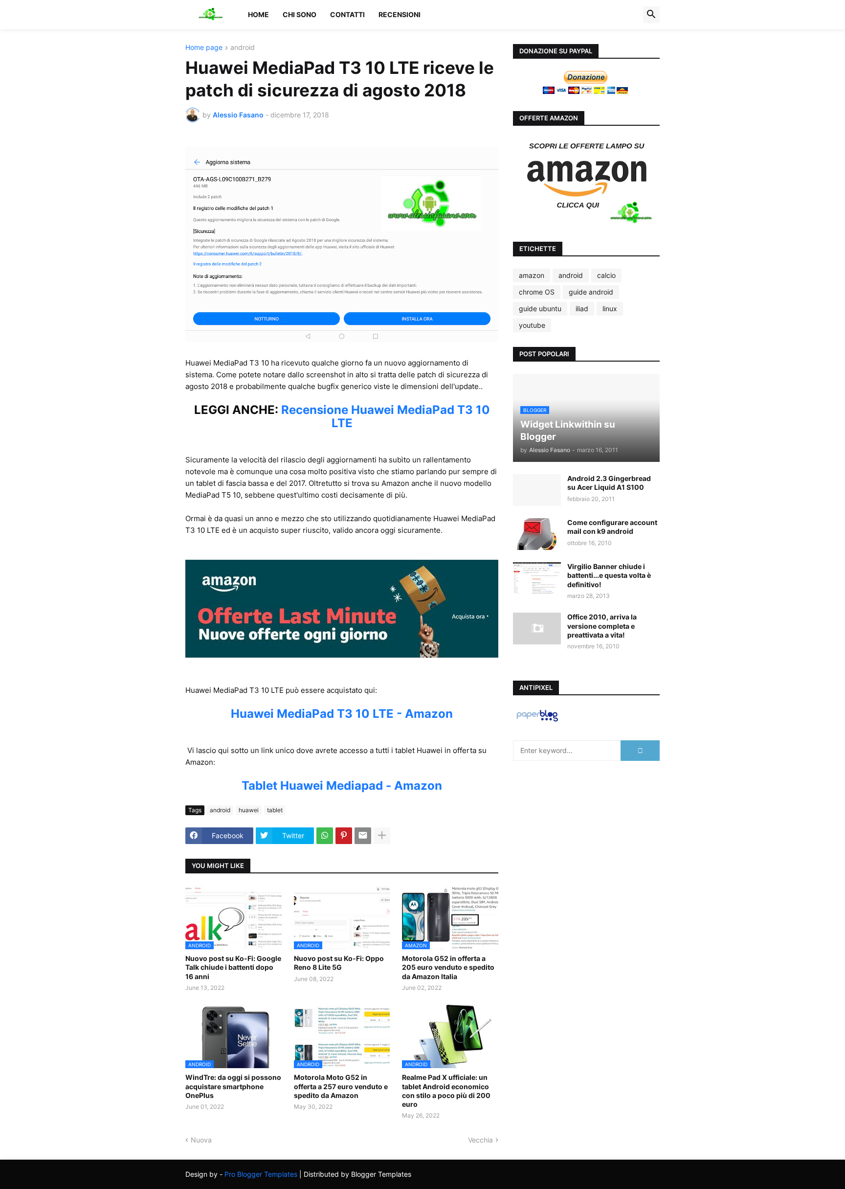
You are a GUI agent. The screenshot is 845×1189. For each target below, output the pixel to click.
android (242, 47)
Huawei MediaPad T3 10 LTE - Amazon (342, 714)
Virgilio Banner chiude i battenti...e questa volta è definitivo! (609, 575)
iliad (582, 308)
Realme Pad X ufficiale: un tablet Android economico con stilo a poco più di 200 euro (446, 1090)
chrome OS (537, 292)
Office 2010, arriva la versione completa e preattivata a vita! (602, 626)
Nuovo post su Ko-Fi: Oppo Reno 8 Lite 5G (339, 962)
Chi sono (299, 14)
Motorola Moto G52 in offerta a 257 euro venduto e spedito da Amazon (341, 1086)
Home (258, 14)
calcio (606, 275)
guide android (591, 292)
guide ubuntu (540, 308)
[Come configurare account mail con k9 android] (537, 534)
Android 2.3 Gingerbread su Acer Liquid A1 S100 (609, 482)
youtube (532, 325)
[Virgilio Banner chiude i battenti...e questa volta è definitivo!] (537, 578)
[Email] (363, 835)
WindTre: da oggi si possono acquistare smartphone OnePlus (233, 1086)
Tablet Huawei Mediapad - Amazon (342, 785)
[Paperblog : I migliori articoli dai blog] (537, 721)
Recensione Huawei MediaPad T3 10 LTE (385, 416)
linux (609, 308)
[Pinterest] (343, 835)
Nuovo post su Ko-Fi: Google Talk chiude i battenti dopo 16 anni (233, 967)
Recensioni (399, 14)
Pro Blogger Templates (260, 1174)
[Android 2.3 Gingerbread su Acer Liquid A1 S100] (537, 490)
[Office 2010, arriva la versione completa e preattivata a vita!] (537, 628)
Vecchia (480, 1140)
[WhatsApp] (324, 835)
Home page (203, 47)
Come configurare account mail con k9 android (612, 526)
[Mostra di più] (382, 835)
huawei (249, 810)
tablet (275, 810)
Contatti (347, 14)
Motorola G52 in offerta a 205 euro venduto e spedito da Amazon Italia (448, 967)
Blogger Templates (381, 1174)
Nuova (201, 1140)
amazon (531, 275)
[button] (651, 14)
